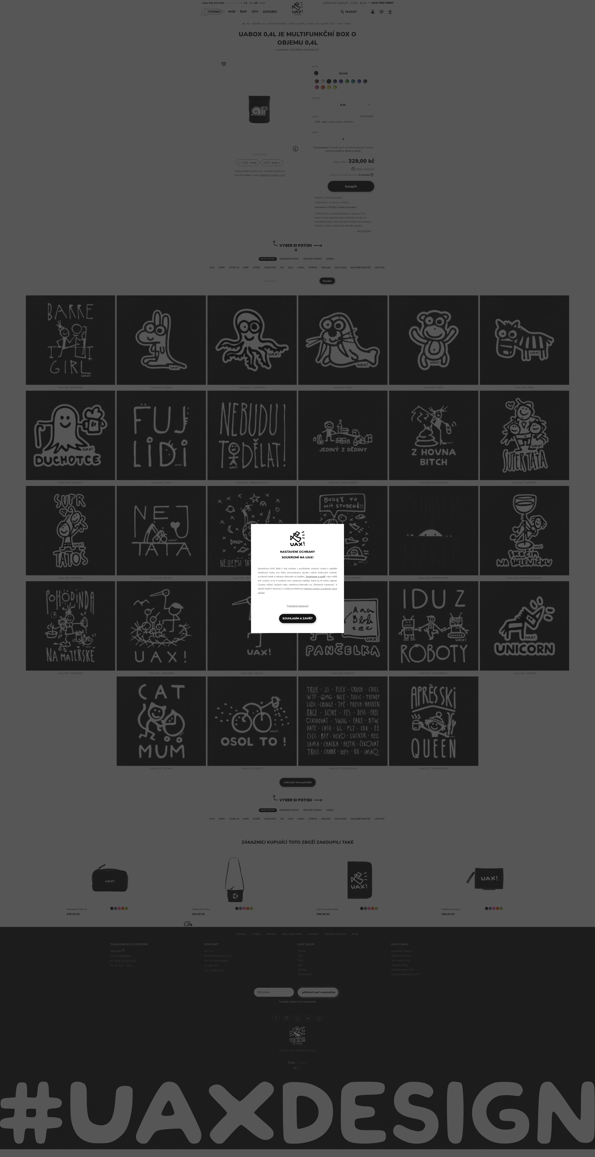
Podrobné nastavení (297, 606)
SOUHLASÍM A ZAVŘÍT (297, 618)
